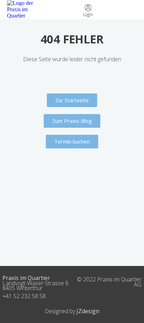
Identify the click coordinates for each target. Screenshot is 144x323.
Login (88, 14)
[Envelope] (64, 9)
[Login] (88, 7)
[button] (132, 9)
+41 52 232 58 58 (24, 296)
